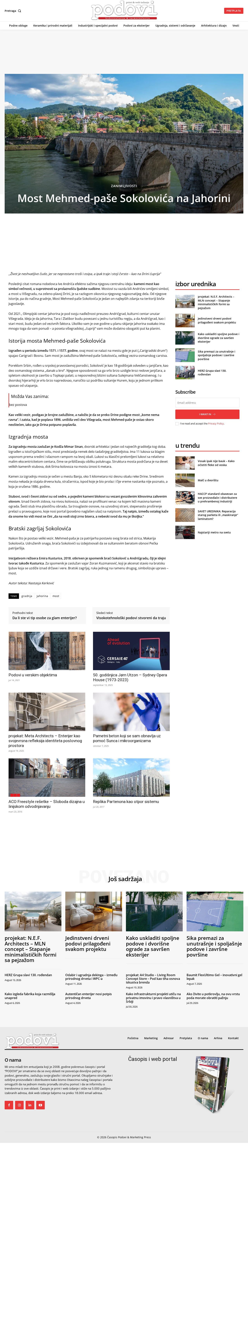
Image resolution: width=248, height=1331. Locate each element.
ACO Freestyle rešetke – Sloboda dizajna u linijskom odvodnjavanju (47, 804)
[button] (14, 11)
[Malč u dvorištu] (185, 480)
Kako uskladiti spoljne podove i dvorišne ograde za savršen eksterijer (218, 337)
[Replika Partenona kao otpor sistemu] (131, 777)
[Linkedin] (30, 1105)
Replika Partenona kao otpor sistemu (126, 801)
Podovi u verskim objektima (33, 675)
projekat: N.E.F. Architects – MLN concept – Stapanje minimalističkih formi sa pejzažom (216, 302)
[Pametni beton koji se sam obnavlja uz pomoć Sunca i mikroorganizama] (131, 712)
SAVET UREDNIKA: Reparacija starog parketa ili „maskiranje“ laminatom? (218, 515)
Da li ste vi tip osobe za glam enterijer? (44, 618)
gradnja (27, 596)
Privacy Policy (216, 423)
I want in (205, 414)
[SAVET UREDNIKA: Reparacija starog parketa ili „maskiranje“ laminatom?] (185, 515)
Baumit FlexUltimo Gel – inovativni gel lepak (214, 977)
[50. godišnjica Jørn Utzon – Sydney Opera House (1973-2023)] (131, 651)
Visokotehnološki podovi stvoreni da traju (131, 618)
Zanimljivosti (124, 186)
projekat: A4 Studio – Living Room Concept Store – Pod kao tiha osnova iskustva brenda (153, 978)
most (56, 596)
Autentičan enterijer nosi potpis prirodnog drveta (88, 996)
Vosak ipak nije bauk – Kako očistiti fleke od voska (216, 463)
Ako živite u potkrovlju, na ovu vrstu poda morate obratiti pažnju (213, 996)
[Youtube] (40, 1105)
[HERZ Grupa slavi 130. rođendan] (185, 372)
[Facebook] (9, 1105)
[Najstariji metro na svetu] (185, 532)
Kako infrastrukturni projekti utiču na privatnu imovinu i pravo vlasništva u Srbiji (153, 997)
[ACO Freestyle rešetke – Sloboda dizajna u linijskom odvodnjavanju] (47, 777)
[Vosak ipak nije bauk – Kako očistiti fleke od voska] (185, 463)
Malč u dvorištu (208, 480)
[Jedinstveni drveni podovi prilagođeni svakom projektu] (185, 320)
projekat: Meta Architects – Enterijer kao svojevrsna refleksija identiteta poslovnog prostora (45, 741)
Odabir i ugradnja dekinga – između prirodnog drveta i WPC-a (91, 977)
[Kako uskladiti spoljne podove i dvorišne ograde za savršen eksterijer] (185, 338)
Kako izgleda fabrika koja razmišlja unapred (30, 996)
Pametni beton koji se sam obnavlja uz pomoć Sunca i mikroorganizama (127, 738)
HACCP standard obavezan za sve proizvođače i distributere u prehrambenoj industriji (217, 497)
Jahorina (42, 596)
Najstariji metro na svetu (214, 532)
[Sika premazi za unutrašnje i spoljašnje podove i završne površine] (185, 355)
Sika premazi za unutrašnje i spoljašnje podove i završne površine (216, 355)
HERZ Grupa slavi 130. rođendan (28, 975)
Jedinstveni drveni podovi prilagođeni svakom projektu (217, 320)
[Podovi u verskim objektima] (47, 651)
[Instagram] (19, 1105)
